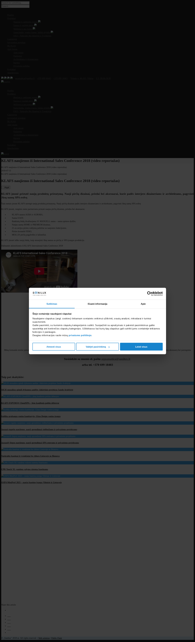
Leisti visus (141, 346)
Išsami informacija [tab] (97, 303)
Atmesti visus (53, 346)
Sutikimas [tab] (51, 303)
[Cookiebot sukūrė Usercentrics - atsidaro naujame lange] (149, 293)
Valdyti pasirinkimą (96, 346)
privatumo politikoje (80, 335)
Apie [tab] (143, 303)
